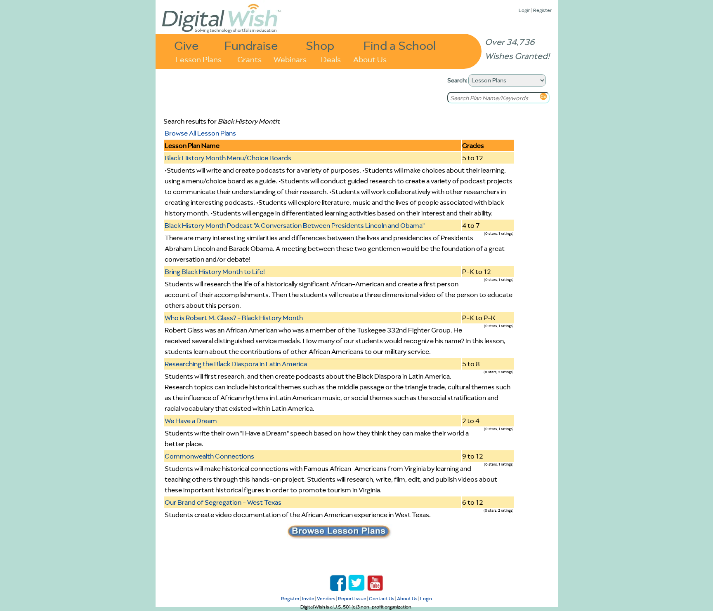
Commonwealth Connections (209, 456)
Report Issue (352, 598)
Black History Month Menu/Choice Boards (228, 157)
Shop (320, 45)
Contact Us (381, 598)
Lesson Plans (198, 58)
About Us (370, 58)
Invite (308, 598)
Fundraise (251, 45)
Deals (331, 58)
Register (542, 10)
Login (525, 10)
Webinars (290, 58)
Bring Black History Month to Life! (215, 271)
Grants (249, 58)
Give (186, 45)
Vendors (326, 598)
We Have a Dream (191, 420)
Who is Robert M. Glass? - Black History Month (234, 317)
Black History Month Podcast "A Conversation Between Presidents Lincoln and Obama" (295, 225)
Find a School (400, 45)
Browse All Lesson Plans (200, 133)
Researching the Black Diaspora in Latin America (236, 363)
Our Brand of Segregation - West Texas (223, 502)
